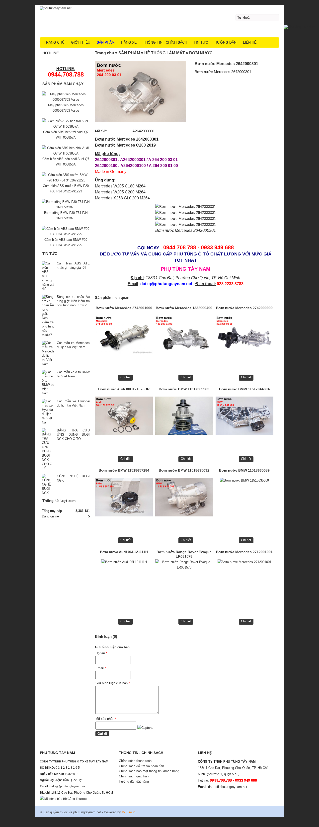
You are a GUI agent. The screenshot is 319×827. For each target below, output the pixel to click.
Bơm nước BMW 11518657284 (124, 470)
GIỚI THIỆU (80, 42)
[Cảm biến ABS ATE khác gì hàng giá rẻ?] (48, 276)
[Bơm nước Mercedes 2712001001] (244, 579)
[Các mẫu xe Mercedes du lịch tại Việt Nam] (48, 353)
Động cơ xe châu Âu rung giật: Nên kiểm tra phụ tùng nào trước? (73, 301)
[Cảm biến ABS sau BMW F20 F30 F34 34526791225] (66, 234)
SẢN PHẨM (106, 42)
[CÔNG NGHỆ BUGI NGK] (48, 484)
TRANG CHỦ (54, 42)
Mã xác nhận (105, 719)
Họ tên (101, 653)
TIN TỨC (201, 42)
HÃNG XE (129, 42)
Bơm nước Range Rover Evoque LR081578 (184, 554)
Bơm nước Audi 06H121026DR (124, 389)
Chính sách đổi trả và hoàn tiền (141, 766)
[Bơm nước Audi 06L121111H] (124, 579)
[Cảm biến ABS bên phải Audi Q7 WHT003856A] (66, 153)
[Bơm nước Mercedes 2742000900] (244, 335)
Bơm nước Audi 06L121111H (124, 552)
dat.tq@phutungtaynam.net (68, 786)
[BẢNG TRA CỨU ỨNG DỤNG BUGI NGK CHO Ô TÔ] (48, 449)
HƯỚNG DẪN (226, 42)
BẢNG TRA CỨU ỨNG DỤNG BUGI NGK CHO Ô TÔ (73, 434)
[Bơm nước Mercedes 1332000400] (184, 335)
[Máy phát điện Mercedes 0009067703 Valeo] (66, 99)
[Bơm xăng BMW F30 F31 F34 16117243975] (66, 207)
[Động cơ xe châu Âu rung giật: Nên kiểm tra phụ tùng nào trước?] (48, 316)
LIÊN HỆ (249, 42)
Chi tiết (125, 377)
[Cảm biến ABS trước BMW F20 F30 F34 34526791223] (66, 180)
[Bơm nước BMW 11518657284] (124, 498)
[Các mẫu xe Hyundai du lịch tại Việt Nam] (48, 411)
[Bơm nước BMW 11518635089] (244, 498)
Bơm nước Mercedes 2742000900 (244, 308)
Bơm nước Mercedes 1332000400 (184, 308)
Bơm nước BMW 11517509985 (184, 389)
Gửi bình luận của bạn (112, 683)
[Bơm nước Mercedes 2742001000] (124, 335)
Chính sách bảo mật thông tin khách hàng (149, 771)
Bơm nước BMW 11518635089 (244, 470)
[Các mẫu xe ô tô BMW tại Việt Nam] (48, 382)
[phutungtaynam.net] (159, 7)
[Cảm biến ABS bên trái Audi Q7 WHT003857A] (66, 126)
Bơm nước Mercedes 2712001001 (244, 552)
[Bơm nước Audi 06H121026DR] (124, 417)
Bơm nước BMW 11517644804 (244, 389)
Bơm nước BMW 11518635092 (184, 470)
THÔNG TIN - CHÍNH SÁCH (165, 42)
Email (100, 668)
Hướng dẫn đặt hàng (134, 781)
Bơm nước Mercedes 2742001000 (124, 308)
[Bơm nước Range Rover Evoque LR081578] (184, 579)
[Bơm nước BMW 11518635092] (184, 498)
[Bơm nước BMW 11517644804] (244, 417)
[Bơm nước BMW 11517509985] (184, 417)
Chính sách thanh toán (135, 761)
